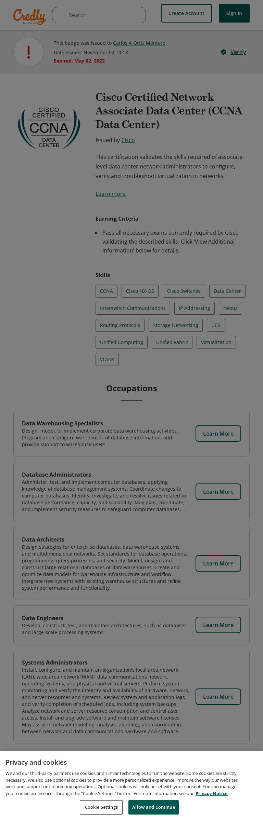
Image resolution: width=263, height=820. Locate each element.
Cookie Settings (101, 807)
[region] (131, 785)
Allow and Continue (153, 807)
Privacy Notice (212, 793)
